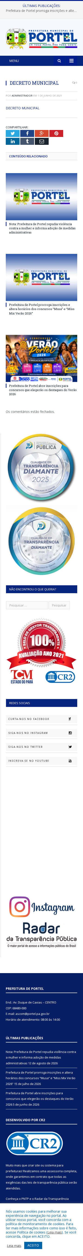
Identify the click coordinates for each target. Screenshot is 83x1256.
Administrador (22, 95)
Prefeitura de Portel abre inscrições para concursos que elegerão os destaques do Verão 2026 (43, 390)
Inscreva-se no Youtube (28, 760)
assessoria (55, 1171)
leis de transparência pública (47, 1182)
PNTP (25, 1199)
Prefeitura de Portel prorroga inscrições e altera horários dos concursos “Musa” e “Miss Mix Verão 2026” (43, 11)
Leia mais (54, 1232)
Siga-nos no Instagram (28, 733)
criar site (34, 1165)
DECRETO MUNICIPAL (22, 108)
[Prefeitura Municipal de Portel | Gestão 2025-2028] (41, 38)
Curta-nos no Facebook (28, 719)
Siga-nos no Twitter (25, 746)
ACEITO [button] (33, 1245)
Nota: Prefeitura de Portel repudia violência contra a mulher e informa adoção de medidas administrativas (42, 228)
